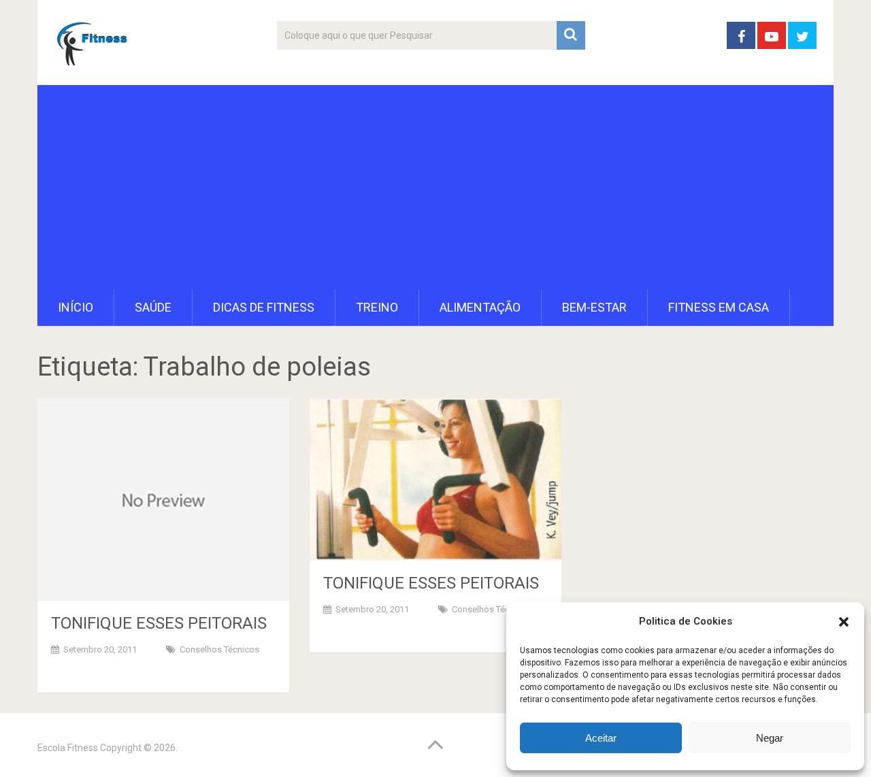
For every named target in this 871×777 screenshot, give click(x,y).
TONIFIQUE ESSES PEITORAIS (159, 623)
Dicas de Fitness (263, 307)
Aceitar (601, 738)
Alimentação (480, 307)
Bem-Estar (594, 307)
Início (75, 307)
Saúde (153, 307)
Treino (377, 307)
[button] (844, 622)
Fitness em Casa (718, 307)
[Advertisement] (435, 187)
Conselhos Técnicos (219, 649)
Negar (769, 738)
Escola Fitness (67, 747)
